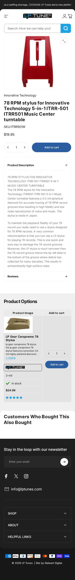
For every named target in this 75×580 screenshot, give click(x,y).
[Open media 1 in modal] (64, 41)
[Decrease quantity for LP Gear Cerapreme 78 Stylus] (49, 353)
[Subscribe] (64, 462)
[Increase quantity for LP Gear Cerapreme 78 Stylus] (64, 353)
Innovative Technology (20, 95)
